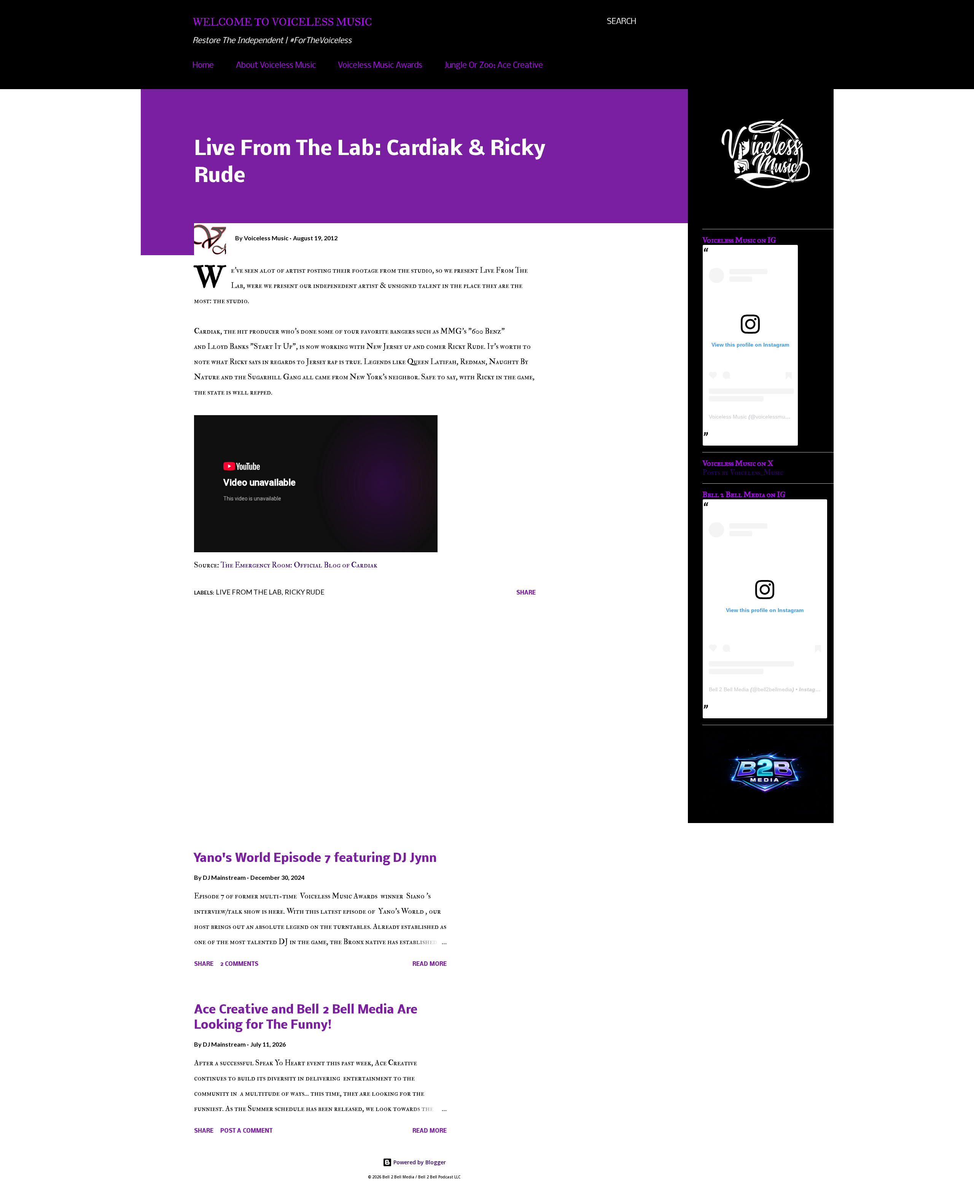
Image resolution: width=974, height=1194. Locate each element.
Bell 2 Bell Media (729, 689)
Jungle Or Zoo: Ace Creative (493, 65)
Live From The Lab (249, 592)
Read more (429, 964)
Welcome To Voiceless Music (282, 22)
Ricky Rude (305, 592)
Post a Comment (246, 1131)
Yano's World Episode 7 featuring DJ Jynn (315, 858)
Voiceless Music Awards (380, 65)
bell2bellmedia (775, 689)
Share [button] (526, 593)
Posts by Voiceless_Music (742, 472)
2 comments (239, 964)
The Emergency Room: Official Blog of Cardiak (299, 565)
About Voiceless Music (276, 65)
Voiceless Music (728, 417)
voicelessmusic (774, 417)
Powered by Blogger (419, 1162)
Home (203, 65)
